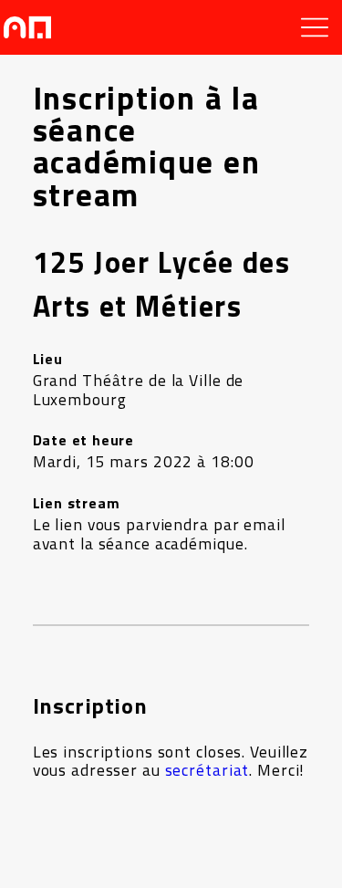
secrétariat (207, 769)
